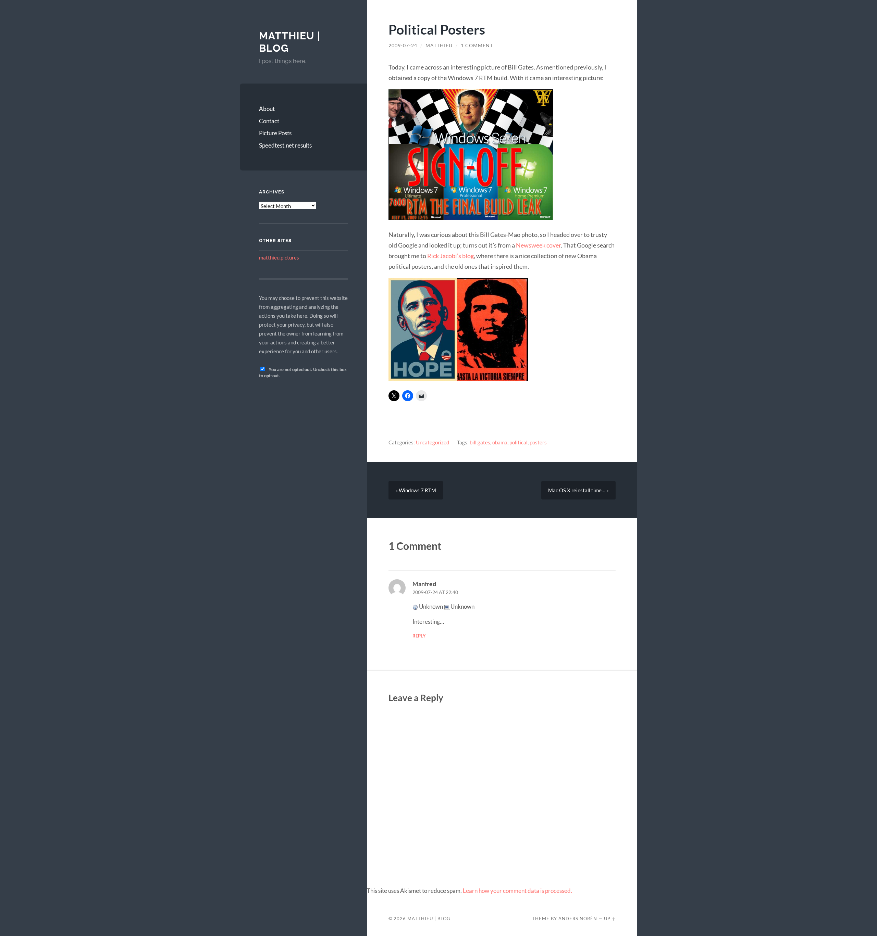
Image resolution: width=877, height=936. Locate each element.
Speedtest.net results (285, 145)
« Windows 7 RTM (415, 490)
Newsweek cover (538, 245)
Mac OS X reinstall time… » (578, 490)
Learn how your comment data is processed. (517, 890)
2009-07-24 (402, 45)
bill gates (480, 442)
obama (499, 442)
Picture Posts (275, 133)
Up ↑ (610, 918)
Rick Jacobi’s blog (450, 256)
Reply (419, 635)
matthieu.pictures (279, 257)
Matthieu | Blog (428, 918)
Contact (269, 121)
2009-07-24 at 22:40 (435, 592)
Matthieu (439, 45)
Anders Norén (577, 918)
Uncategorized (432, 442)
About (267, 108)
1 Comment (477, 45)
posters (538, 442)
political (518, 442)
